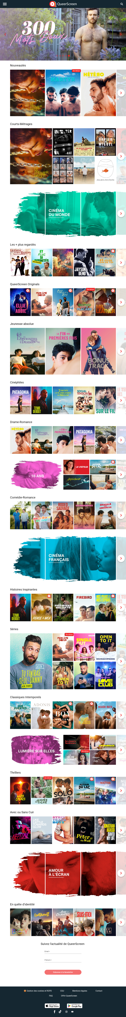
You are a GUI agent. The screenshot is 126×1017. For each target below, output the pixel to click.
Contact (98, 991)
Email (47, 951)
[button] (57, 56)
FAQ (51, 996)
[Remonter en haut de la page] (114, 1010)
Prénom (48, 960)
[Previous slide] (5, 34)
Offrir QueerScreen (69, 996)
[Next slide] (121, 34)
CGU (62, 991)
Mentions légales (79, 991)
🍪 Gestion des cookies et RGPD (38, 991)
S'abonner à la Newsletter (63, 972)
